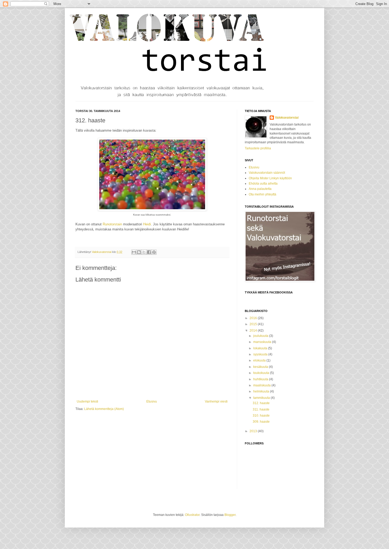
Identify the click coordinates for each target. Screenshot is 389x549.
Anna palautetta (260, 189)
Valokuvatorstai (286, 117)
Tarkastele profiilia (258, 148)
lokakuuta (260, 348)
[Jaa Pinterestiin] (154, 252)
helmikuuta (261, 391)
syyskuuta (260, 354)
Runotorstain (112, 224)
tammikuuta (262, 398)
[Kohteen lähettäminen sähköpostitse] (134, 252)
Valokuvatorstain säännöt (267, 173)
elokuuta (259, 360)
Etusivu (151, 401)
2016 (254, 318)
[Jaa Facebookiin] (149, 252)
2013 (254, 431)
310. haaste (261, 415)
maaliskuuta (262, 385)
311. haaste (261, 409)
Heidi (147, 224)
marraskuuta (262, 342)
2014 (254, 330)
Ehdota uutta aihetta (263, 183)
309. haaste (261, 421)
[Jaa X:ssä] (144, 252)
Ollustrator (192, 515)
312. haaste (261, 403)
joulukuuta (261, 336)
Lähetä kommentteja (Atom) (104, 409)
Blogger (230, 515)
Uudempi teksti (87, 401)
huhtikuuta (261, 379)
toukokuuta (261, 373)
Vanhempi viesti (216, 401)
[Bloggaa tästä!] (139, 252)
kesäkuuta (261, 367)
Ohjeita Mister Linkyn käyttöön (270, 178)
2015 (254, 324)
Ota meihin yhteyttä (262, 194)
